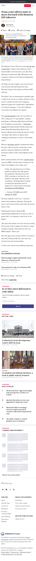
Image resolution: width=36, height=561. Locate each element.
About (3, 500)
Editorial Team (5, 503)
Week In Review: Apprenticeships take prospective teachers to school (19, 393)
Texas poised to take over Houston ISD (16, 267)
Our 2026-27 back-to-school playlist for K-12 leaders (16, 420)
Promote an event (20, 509)
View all (4, 475)
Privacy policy (5, 552)
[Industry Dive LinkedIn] (3, 489)
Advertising (18, 500)
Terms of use (15, 552)
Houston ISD (22, 60)
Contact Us (4, 506)
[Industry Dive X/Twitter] (10, 489)
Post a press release (14, 475)
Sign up (18, 306)
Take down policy (25, 552)
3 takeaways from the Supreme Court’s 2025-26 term (16, 341)
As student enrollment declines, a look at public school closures (17, 374)
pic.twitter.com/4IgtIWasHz (14, 188)
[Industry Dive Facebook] (6, 489)
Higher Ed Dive (19, 519)
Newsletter (4, 509)
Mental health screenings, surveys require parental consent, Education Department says (19, 410)
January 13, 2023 (11, 194)
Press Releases (5, 516)
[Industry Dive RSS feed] (14, 489)
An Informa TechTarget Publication (18, 1)
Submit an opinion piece (22, 506)
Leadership (13, 280)
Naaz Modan (9, 24)
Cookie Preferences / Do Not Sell (11, 554)
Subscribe (27, 5)
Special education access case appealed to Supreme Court (17, 401)
